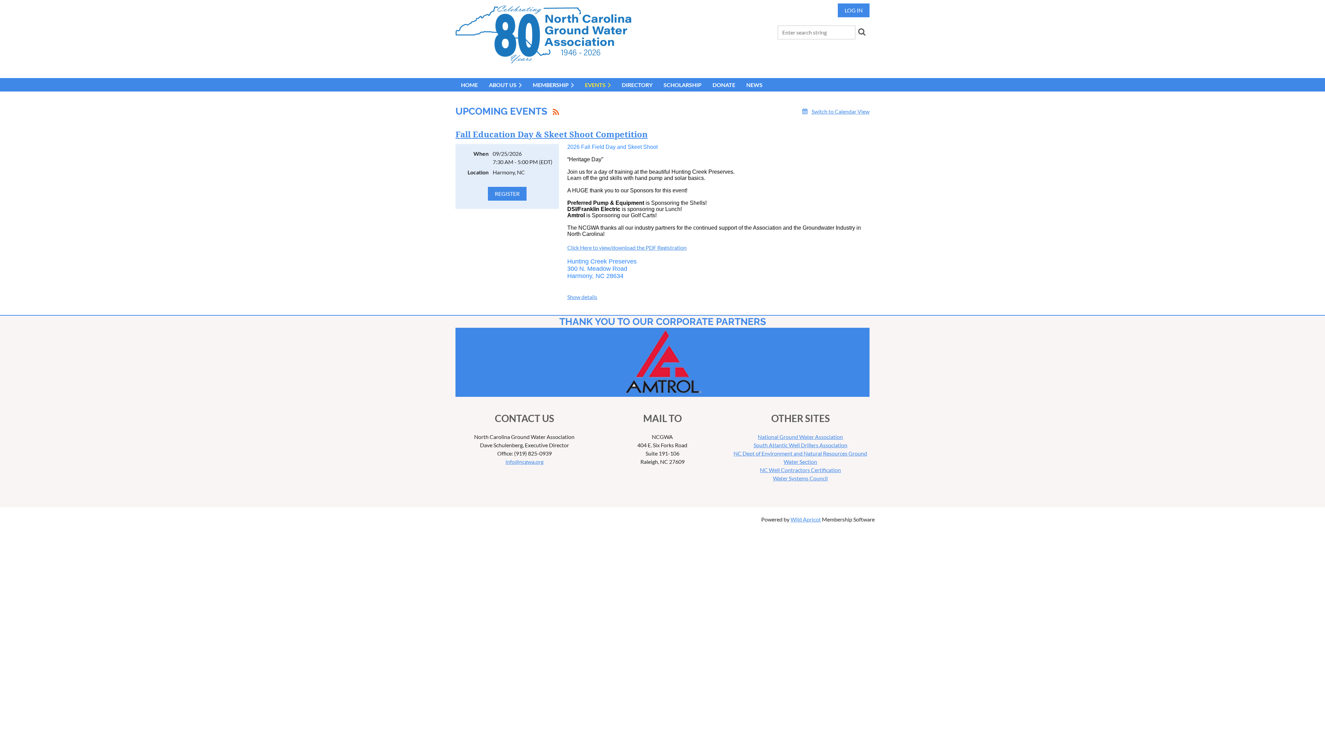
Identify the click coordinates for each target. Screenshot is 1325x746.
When (481, 153)
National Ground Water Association (800, 436)
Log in (854, 10)
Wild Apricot (806, 519)
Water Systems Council (800, 478)
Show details (582, 297)
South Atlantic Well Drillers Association (800, 445)
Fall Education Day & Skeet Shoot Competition (551, 135)
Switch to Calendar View (841, 111)
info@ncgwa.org (524, 461)
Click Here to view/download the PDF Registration (627, 247)
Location (478, 172)
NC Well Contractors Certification (800, 470)
